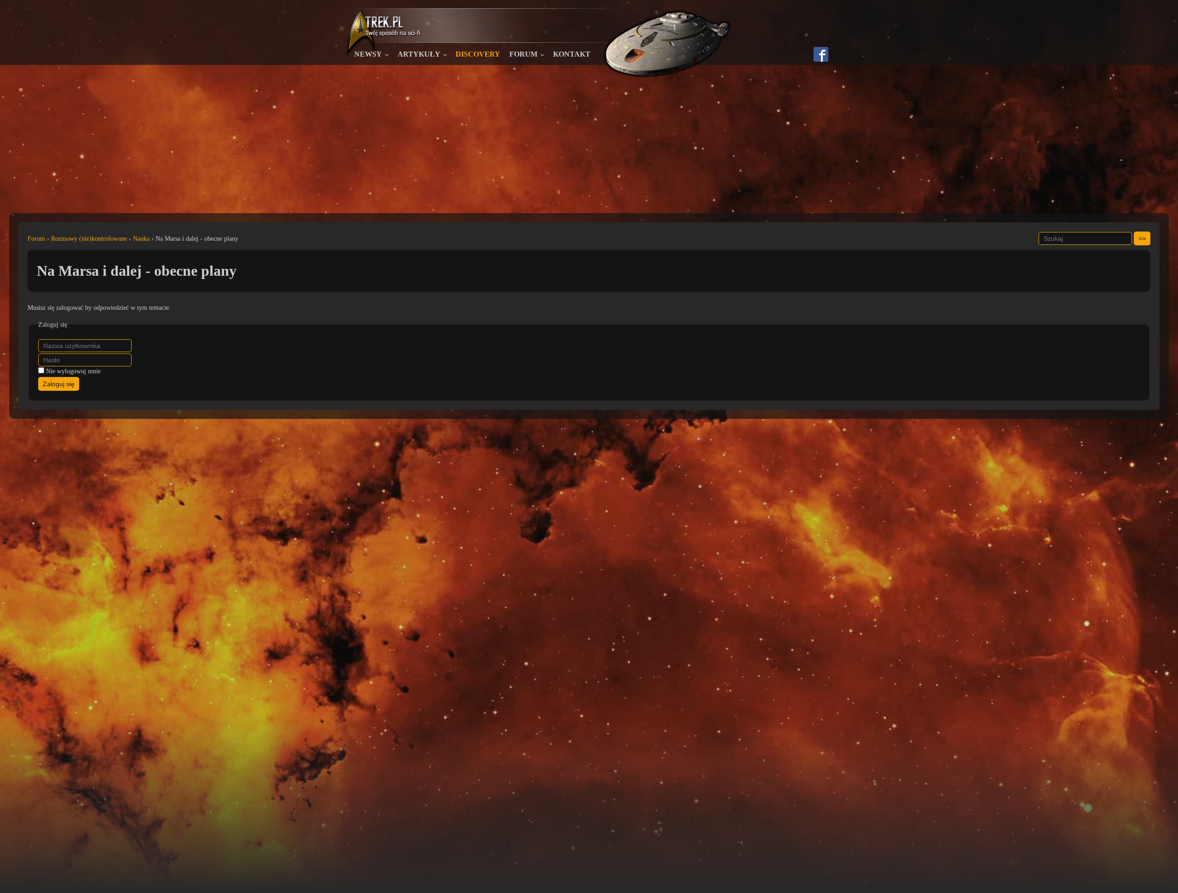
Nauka (141, 238)
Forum (523, 54)
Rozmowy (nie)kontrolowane (89, 238)
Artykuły (419, 54)
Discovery (478, 54)
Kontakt (571, 54)
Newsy (368, 54)
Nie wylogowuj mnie (73, 371)
